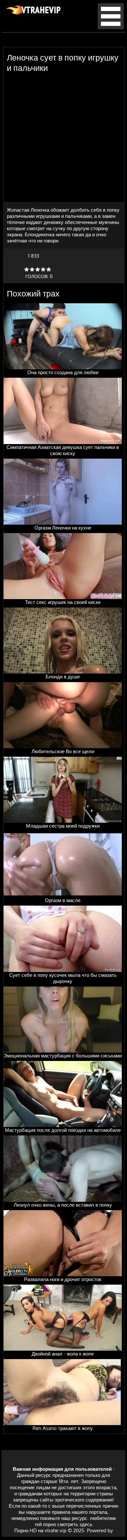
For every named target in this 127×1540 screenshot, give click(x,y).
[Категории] (111, 27)
